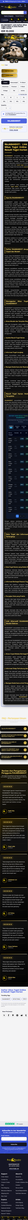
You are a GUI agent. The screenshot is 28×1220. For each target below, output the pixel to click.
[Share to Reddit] (21, 1015)
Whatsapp (19, 1219)
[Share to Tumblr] (26, 1015)
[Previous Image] (3, 49)
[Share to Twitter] (4, 1015)
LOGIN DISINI (9, 75)
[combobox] (12, 12)
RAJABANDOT (14, 121)
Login (8, 1219)
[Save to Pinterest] (17, 1015)
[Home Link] (10, 7)
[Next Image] (25, 49)
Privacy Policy (20, 1148)
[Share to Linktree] (13, 1015)
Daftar (14, 1219)
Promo (2, 1219)
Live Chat (25, 1219)
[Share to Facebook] (8, 1015)
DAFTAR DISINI (9, 71)
